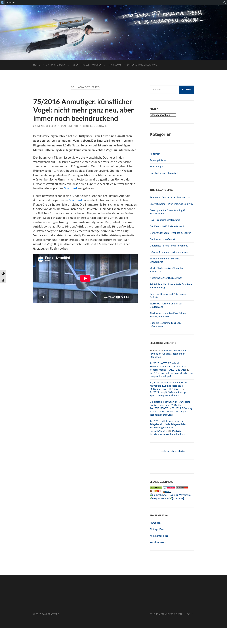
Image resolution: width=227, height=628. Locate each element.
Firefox (169, 492)
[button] (7, 621)
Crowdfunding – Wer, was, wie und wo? (171, 204)
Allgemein (155, 154)
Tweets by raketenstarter (171, 451)
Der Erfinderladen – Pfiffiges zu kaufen (170, 233)
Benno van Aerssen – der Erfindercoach (171, 197)
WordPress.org (158, 542)
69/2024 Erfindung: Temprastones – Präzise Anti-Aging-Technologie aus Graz (171, 411)
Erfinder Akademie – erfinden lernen (169, 252)
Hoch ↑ (189, 614)
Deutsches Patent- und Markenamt (169, 245)
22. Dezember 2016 (44, 126)
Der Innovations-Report (162, 239)
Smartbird (70, 188)
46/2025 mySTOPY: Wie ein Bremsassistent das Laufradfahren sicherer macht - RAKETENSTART (168, 366)
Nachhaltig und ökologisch (164, 173)
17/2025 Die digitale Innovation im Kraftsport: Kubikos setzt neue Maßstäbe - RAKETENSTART (168, 385)
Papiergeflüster (158, 160)
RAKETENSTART (113, 27)
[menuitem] (2, 2)
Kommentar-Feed (159, 536)
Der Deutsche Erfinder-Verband (167, 226)
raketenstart (69, 126)
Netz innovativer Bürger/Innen (166, 278)
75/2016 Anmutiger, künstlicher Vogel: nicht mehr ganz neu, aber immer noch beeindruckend (83, 109)
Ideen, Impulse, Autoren (87, 65)
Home (36, 65)
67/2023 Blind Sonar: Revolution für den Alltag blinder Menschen (168, 353)
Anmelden (155, 523)
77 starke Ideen (55, 65)
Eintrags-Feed (157, 529)
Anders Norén (173, 614)
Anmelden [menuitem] (11, 2)
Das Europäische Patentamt (165, 220)
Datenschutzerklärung (142, 65)
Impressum (114, 65)
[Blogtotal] (156, 491)
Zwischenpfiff (157, 166)
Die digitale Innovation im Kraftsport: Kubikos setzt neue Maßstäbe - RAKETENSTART (170, 405)
